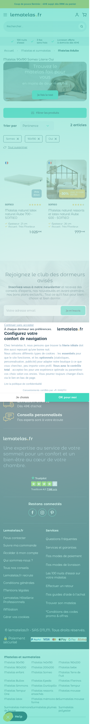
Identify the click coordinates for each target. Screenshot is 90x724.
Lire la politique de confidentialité (23, 383)
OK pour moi (68, 397)
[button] (8, 717)
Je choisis (22, 397)
